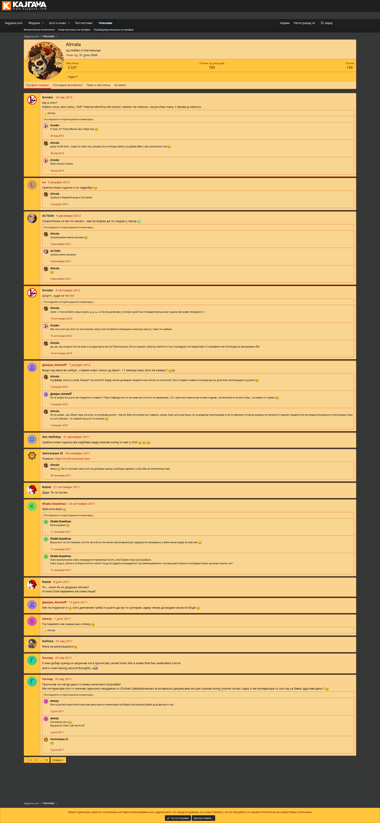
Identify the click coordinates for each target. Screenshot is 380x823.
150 (350, 67)
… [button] (41, 760)
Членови (105, 23)
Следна (56, 760)
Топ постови (83, 23)
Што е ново (57, 23)
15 (46, 760)
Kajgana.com (14, 23)
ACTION (48, 216)
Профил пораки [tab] (37, 85)
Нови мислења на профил (74, 29)
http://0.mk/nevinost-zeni (72, 458)
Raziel (46, 487)
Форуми (34, 23)
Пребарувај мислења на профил (114, 29)
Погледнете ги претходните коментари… (69, 119)
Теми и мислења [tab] (98, 85)
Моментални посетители (39, 29)
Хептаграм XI (52, 453)
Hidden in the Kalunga (85, 50)
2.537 (72, 67)
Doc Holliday (51, 437)
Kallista (47, 641)
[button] (43, 23)
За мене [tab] (120, 85)
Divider (47, 97)
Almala (54, 143)
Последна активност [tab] (68, 85)
